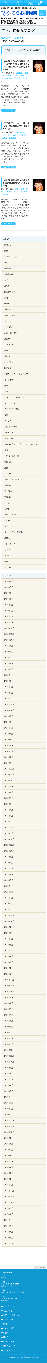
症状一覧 (6, 1333)
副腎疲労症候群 (10, 427)
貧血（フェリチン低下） (14, 479)
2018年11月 (9, 1126)
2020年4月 (8, 1027)
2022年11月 (9, 845)
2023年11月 (9, 775)
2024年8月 (8, 722)
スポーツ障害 (9, 315)
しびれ (7, 509)
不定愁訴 (17, 78)
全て (17, 75)
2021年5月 (8, 950)
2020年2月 (8, 1038)
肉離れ (7, 304)
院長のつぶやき (10, 292)
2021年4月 (8, 956)
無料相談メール (9, 1346)
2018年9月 (8, 1138)
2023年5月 (8, 810)
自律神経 (8, 485)
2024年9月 (8, 716)
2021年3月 (8, 962)
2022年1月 (8, 904)
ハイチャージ (9, 421)
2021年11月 (9, 915)
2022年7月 (8, 868)
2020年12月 (9, 980)
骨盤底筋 (8, 462)
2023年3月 (8, 822)
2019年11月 (9, 1056)
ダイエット (8, 526)
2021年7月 (8, 939)
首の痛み (8, 78)
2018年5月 (8, 1161)
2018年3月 (8, 1173)
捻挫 (6, 468)
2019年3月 (8, 1103)
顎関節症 (8, 497)
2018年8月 (8, 1144)
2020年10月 (9, 991)
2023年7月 (8, 798)
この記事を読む (8, 110)
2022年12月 (9, 839)
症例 (9, 135)
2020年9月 (8, 997)
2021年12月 (9, 909)
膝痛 (6, 386)
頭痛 (16, 189)
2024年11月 (9, 704)
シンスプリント (10, 403)
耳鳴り (7, 286)
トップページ (8, 1306)
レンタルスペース (11, 438)
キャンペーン (9, 345)
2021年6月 (8, 945)
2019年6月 (8, 1085)
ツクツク (8, 321)
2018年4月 (8, 1167)
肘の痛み (8, 567)
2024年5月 (8, 740)
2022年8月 (8, 863)
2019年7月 (8, 1079)
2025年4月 (8, 675)
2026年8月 (8, 581)
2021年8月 (8, 933)
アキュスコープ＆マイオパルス (17, 397)
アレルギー (8, 433)
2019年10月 (9, 1062)
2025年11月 (9, 634)
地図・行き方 (8, 1341)
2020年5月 (8, 1021)
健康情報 (8, 356)
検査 (26, 73)
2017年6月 (8, 1226)
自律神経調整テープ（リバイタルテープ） (21, 444)
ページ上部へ (40, 1267)
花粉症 (7, 309)
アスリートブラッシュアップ (16, 374)
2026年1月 (8, 622)
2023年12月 (9, 769)
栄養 (22, 75)
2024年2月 (8, 757)
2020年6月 (8, 1015)
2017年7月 (8, 1220)
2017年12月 (9, 1191)
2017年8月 (8, 1214)
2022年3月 (8, 892)
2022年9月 (8, 857)
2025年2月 (8, 687)
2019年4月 (8, 1097)
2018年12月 (9, 1120)
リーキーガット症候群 (13, 532)
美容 (6, 298)
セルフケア (8, 380)
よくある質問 (8, 1328)
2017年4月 (8, 1238)
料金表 (6, 1337)
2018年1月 (8, 1185)
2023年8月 (8, 792)
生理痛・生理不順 (11, 456)
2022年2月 (8, 898)
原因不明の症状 (7, 75)
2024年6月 (8, 734)
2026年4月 (8, 605)
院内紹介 (6, 1324)
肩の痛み (5, 194)
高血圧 (4, 138)
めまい (15, 135)
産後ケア (8, 339)
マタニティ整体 (10, 514)
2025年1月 (8, 693)
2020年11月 (9, 986)
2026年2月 (8, 616)
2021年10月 (9, 921)
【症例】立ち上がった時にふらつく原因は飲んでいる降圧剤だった (16, 126)
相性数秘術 (8, 274)
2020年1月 (8, 1044)
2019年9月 (8, 1068)
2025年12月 (9, 628)
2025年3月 (8, 681)
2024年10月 (9, 710)
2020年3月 (8, 1033)
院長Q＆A (8, 368)
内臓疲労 (19, 73)
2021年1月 (8, 974)
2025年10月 (9, 640)
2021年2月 (8, 968)
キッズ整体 (8, 362)
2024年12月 (9, 698)
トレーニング (9, 544)
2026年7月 (8, 587)
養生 (6, 415)
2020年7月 (8, 1009)
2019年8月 (8, 1073)
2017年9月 (8, 1208)
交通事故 (8, 268)
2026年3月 (8, 611)
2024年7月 (8, 728)
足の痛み (8, 327)
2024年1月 (8, 763)
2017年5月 (8, 1232)
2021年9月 (8, 927)
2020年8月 (8, 1003)
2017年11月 (9, 1197)
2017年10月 (9, 1202)
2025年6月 (8, 663)
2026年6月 (8, 593)
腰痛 (6, 561)
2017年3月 (8, 1243)
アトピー (8, 503)
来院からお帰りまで (11, 1315)
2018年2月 (8, 1179)
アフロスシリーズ (11, 257)
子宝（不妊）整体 (11, 409)
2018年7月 (8, 1150)
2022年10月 (9, 851)
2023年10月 (9, 781)
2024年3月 (8, 751)
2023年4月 (8, 816)
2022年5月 (8, 880)
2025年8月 (8, 652)
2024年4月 (8, 745)
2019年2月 (8, 1109)
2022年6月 (8, 874)
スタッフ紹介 (8, 1320)
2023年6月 (8, 804)
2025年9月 (8, 646)
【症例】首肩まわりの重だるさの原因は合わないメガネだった (16, 183)
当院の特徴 (7, 1311)
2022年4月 (8, 886)
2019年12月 (9, 1050)
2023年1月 (8, 833)
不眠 (6, 391)
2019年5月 (8, 1091)
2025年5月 (8, 669)
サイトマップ (8, 1350)
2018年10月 (9, 1132)
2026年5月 (8, 599)
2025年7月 (8, 658)
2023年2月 (8, 827)
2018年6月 (8, 1156)
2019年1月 (8, 1115)
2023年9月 (8, 786)
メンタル (8, 556)
